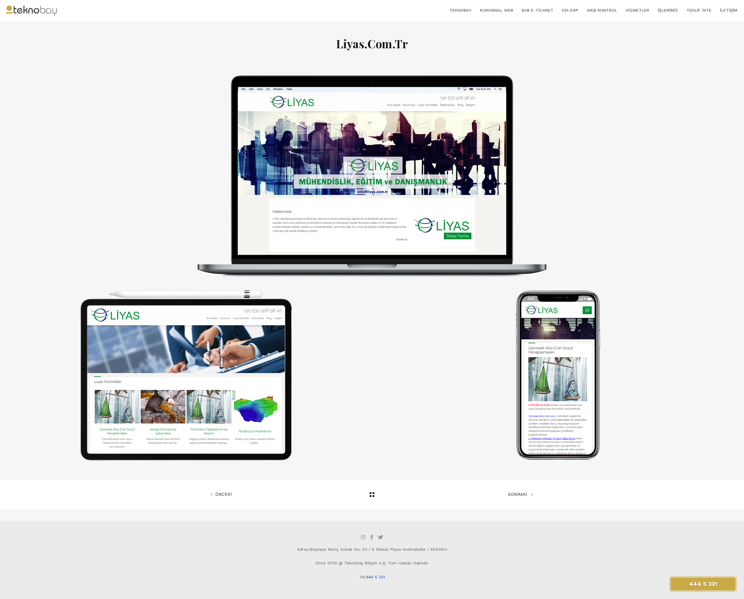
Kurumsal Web (496, 10)
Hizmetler (638, 10)
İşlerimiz (668, 10)
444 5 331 (375, 577)
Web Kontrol (602, 10)
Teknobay (460, 10)
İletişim (728, 10)
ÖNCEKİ (223, 494)
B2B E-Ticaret (537, 10)
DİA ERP (570, 10)
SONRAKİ (518, 494)
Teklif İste (698, 10)
